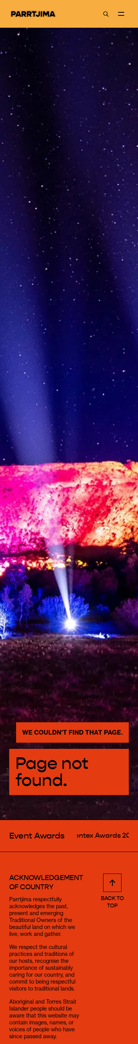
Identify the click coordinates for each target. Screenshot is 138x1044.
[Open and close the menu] (121, 14)
